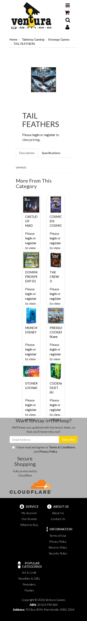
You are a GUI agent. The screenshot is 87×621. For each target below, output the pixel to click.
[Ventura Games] (31, 16)
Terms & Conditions (62, 447)
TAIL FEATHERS (24, 43)
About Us (58, 513)
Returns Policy (58, 547)
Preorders (29, 584)
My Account (29, 513)
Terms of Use (57, 535)
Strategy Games (59, 39)
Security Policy (58, 553)
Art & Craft (29, 572)
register (49, 135)
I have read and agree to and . (45, 449)
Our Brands (29, 519)
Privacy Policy (48, 451)
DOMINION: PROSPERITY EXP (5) (35, 276)
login (35, 135)
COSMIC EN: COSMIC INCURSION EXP (58, 225)
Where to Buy (29, 525)
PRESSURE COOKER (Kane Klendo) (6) (57, 336)
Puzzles (29, 590)
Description (27, 153)
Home (13, 39)
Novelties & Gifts (29, 578)
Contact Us (58, 519)
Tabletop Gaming (33, 39)
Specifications (51, 153)
